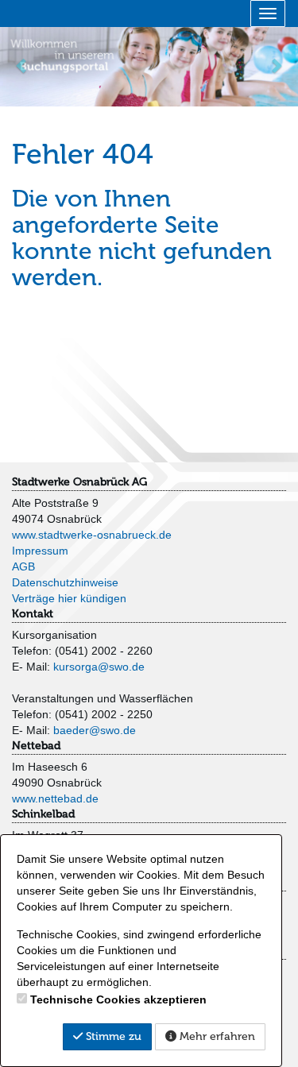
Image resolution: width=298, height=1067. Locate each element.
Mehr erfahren (215, 1036)
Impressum (40, 550)
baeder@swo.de (94, 730)
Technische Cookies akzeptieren (118, 999)
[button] (22, 65)
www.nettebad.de (55, 798)
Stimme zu (112, 1036)
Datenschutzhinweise (65, 582)
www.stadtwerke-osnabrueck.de (92, 534)
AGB (23, 566)
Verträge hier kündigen (69, 598)
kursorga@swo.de (99, 666)
